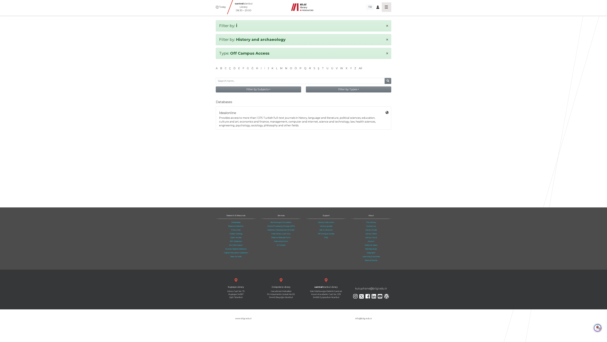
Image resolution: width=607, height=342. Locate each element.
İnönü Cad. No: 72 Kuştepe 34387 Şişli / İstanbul (236, 292)
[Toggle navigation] (386, 7)
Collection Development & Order (281, 230)
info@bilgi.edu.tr (363, 318)
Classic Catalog (236, 234)
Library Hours (371, 237)
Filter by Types (347, 89)
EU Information (236, 245)
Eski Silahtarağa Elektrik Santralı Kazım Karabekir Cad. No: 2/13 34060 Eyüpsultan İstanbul (326, 292)
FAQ (326, 237)
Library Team (371, 234)
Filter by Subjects (257, 89)
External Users (371, 245)
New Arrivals (236, 256)
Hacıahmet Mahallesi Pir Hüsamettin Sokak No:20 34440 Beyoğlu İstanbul (281, 292)
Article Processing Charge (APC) (281, 226)
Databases (235, 222)
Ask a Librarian (326, 230)
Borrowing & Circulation (281, 222)
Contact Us (371, 226)
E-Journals (236, 230)
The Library (371, 222)
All (360, 68)
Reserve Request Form (281, 237)
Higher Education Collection (236, 253)
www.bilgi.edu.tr (243, 318)
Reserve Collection (236, 226)
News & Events (371, 260)
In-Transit (281, 245)
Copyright (371, 253)
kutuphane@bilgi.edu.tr (371, 288)
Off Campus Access (326, 234)
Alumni (371, 241)
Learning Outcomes (371, 256)
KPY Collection (236, 241)
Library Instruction (326, 222)
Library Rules (371, 230)
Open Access (235, 237)
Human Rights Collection (236, 249)
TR (370, 7)
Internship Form (281, 241)
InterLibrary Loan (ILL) (281, 234)
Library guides (326, 226)
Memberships (371, 249)
